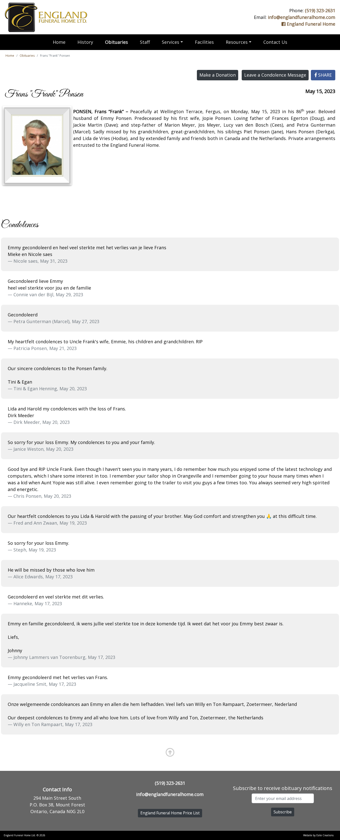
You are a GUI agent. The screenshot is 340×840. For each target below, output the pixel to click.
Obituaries (116, 42)
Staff (145, 42)
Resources (237, 42)
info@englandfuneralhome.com (301, 17)
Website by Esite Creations (318, 835)
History (85, 42)
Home (59, 42)
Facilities (204, 42)
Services (170, 42)
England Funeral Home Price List (170, 813)
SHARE (324, 75)
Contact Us (275, 42)
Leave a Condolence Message (275, 75)
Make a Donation (217, 75)
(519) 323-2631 (320, 10)
